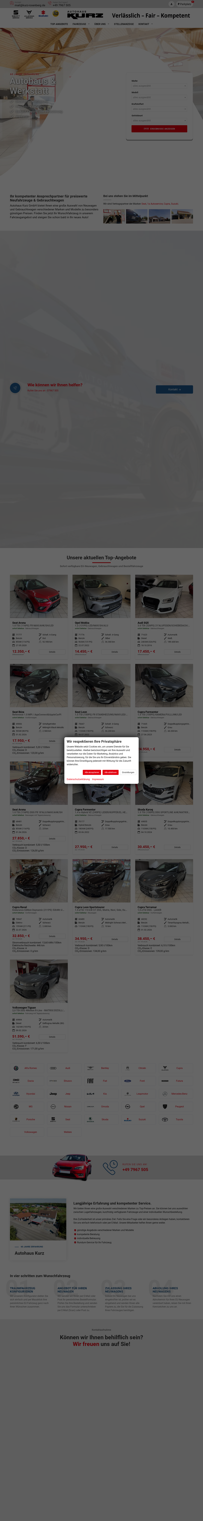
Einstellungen (128, 772)
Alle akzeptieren (92, 772)
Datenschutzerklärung (78, 779)
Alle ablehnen (110, 772)
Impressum (98, 779)
